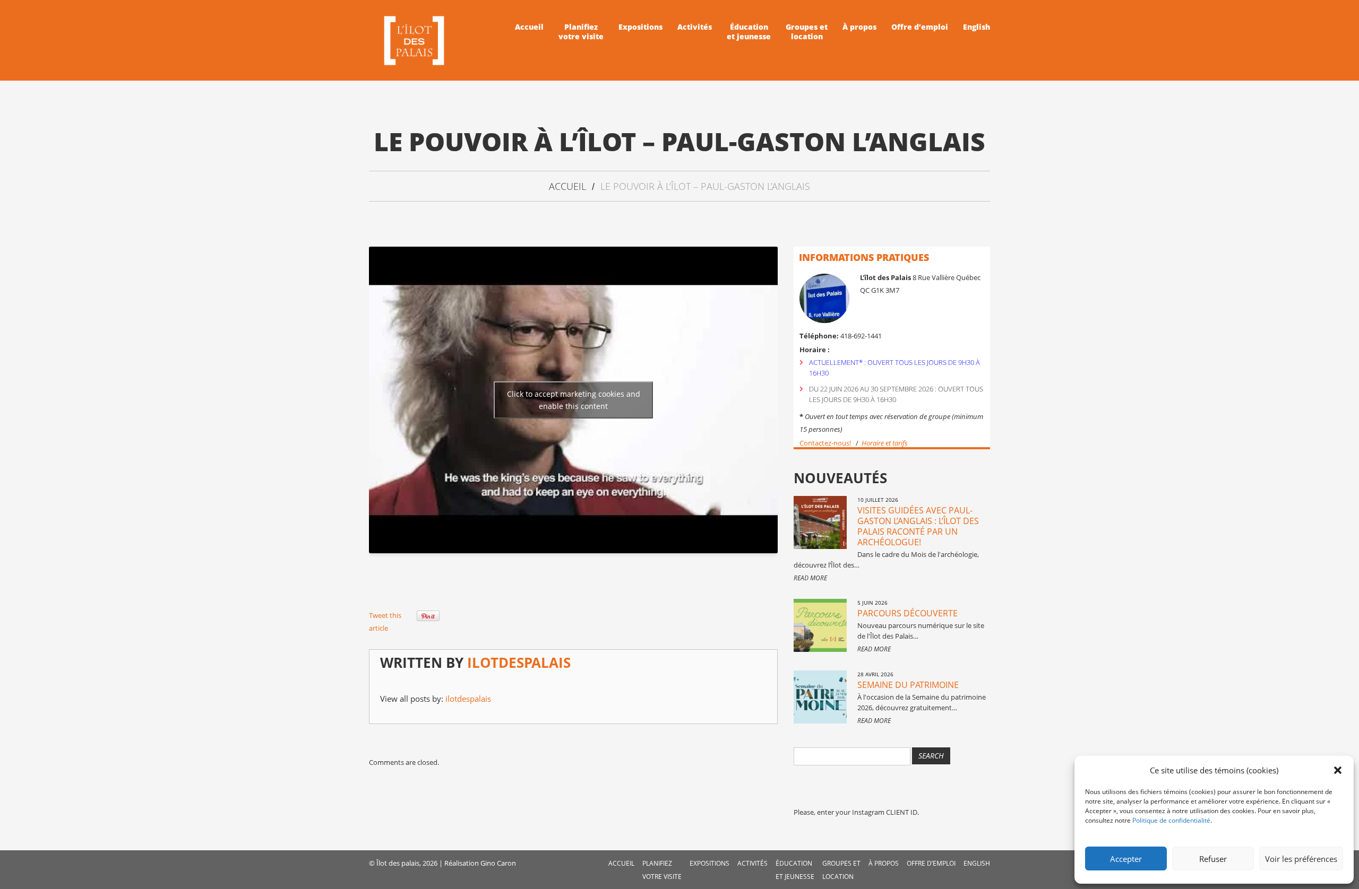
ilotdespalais (519, 662)
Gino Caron (498, 863)
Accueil (529, 27)
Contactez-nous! (825, 443)
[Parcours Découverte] (820, 625)
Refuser (1213, 858)
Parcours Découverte (907, 613)
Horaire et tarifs (885, 443)
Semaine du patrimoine (908, 685)
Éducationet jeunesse (749, 31)
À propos (859, 27)
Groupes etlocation (807, 31)
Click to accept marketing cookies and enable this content (573, 400)
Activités (694, 27)
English (976, 27)
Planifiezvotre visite (581, 31)
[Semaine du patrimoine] (820, 697)
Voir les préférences (1301, 858)
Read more (810, 577)
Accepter (1126, 858)
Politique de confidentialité (1171, 820)
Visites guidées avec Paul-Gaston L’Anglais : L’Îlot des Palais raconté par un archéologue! (918, 526)
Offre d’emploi (919, 27)
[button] (1337, 770)
